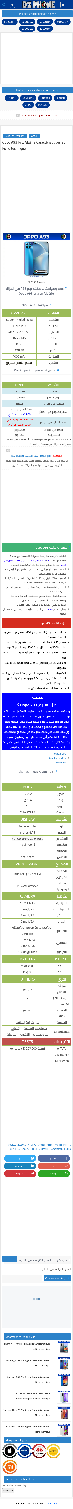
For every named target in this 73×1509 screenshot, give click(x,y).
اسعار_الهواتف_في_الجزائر (23, 1149)
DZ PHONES (51, 1503)
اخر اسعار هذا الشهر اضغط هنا (31, 456)
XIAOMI (61, 98)
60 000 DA (27, 21)
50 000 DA (44, 21)
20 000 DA (44, 28)
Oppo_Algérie (47, 1145)
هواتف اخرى (9, 1259)
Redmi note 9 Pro (57, 758)
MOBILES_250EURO (15, 136)
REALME (42, 104)
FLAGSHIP (9, 21)
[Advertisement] (36, 58)
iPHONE (11, 98)
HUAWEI (45, 98)
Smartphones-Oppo (61, 1149)
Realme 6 (61, 762)
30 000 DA (27, 28)
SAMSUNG (28, 98)
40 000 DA (62, 21)
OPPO (28, 104)
